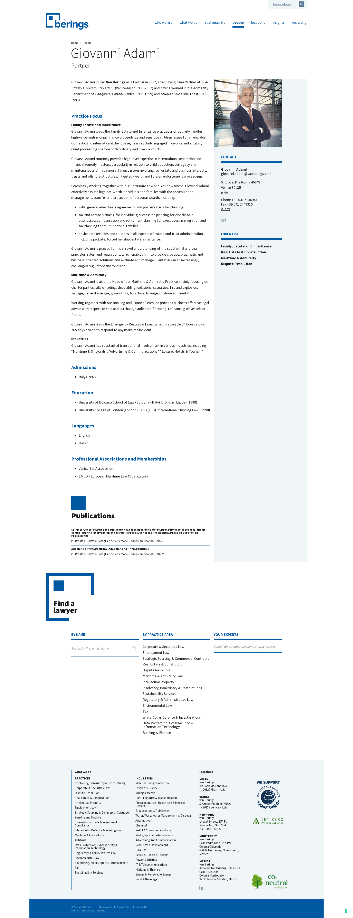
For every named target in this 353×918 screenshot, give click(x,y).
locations (258, 22)
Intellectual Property (158, 682)
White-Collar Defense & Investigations (172, 717)
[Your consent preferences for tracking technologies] (346, 911)
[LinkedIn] (201, 888)
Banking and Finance (88, 817)
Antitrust (80, 840)
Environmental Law (157, 705)
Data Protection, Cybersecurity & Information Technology (168, 725)
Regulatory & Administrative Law (168, 699)
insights (279, 22)
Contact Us (141, 906)
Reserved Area (282, 4)
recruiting (299, 22)
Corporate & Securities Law (163, 646)
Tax (145, 711)
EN (301, 4)
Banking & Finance (157, 732)
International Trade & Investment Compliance (96, 823)
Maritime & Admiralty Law (163, 676)
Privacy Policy (123, 906)
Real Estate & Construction (163, 664)
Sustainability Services (159, 693)
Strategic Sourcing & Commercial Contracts (176, 658)
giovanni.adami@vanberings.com (246, 173)
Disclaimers (105, 906)
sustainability (215, 22)
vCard (225, 209)
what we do (189, 22)
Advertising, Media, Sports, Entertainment (101, 863)
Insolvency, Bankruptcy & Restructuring (172, 687)
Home (74, 43)
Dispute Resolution (157, 670)
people (238, 22)
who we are (163, 22)
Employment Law (156, 652)
